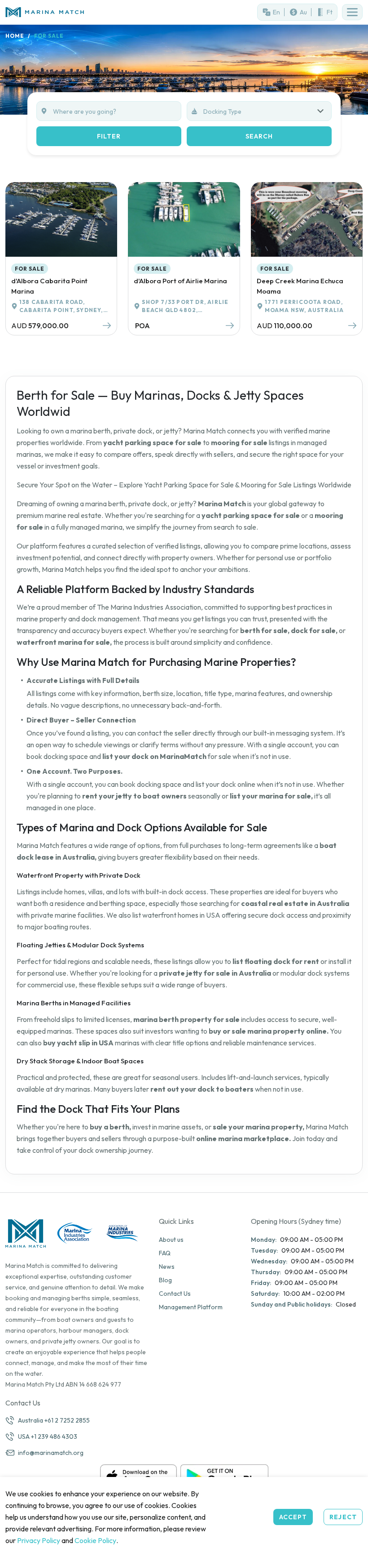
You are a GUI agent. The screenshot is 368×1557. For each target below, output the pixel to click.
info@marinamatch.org (50, 1453)
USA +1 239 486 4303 (47, 1436)
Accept (293, 1517)
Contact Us (175, 1293)
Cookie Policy (95, 1540)
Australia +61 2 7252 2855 (54, 1420)
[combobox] (267, 111)
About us (171, 1240)
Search (259, 136)
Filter (109, 136)
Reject (343, 1517)
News (167, 1267)
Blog (165, 1280)
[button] (352, 12)
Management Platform (191, 1307)
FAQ (165, 1253)
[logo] (92, 12)
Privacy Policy (38, 1540)
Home (14, 35)
